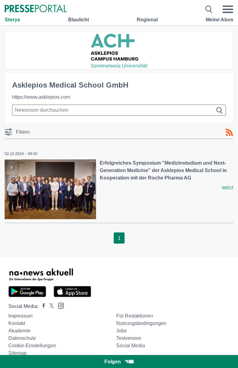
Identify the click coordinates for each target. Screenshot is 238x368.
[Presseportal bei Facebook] (41, 306)
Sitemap (17, 353)
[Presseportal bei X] (49, 306)
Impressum (20, 315)
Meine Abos (219, 19)
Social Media (130, 345)
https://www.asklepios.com (41, 97)
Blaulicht (78, 19)
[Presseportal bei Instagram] (59, 305)
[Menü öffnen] (227, 9)
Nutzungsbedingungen (141, 323)
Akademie (19, 330)
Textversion (128, 338)
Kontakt (16, 323)
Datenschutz (22, 338)
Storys (12, 19)
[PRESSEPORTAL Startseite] (36, 9)
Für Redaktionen (134, 315)
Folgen (112, 361)
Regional (147, 19)
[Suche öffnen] (209, 9)
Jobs (121, 330)
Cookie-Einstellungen (32, 345)
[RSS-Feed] (229, 132)
